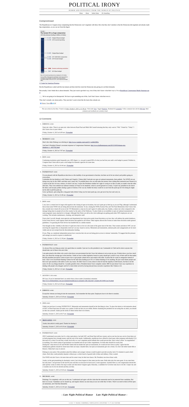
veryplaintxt (94, 403)
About (87, 13)
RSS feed (142, 109)
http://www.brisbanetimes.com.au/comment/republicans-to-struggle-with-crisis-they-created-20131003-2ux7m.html (78, 281)
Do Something (106, 13)
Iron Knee (47, 320)
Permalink (69, 132)
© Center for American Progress (49, 83)
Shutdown (104, 109)
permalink (119, 109)
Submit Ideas (95, 13)
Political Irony (94, 5)
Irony (95, 109)
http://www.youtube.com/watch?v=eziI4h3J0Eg (84, 142)
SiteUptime (103, 403)
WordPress (85, 403)
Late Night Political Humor (78, 394)
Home (81, 13)
